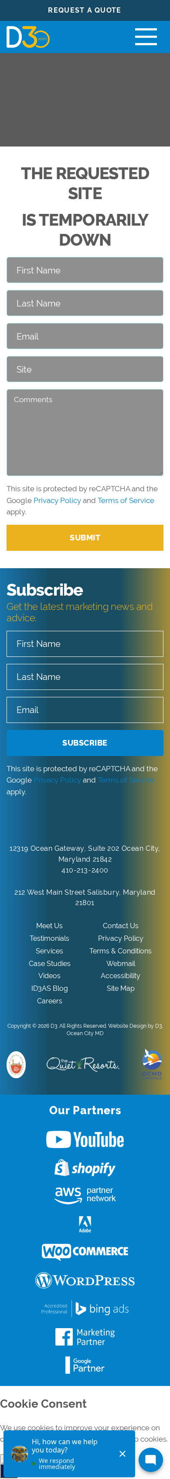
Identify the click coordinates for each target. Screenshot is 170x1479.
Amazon (85, 1196)
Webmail (120, 963)
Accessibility (120, 976)
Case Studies (50, 963)
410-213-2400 (85, 870)
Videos (49, 976)
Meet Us (49, 926)
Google (85, 1365)
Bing (85, 1308)
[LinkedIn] (75, 821)
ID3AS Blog (49, 988)
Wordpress (85, 1280)
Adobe (85, 1224)
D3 (54, 1026)
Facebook (85, 1337)
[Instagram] (114, 821)
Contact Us (121, 926)
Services (49, 951)
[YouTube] (95, 821)
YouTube (85, 1139)
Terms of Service (126, 500)
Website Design (127, 1026)
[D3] (28, 37)
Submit (85, 537)
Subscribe (85, 742)
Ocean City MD (85, 1033)
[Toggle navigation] (146, 37)
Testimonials (49, 938)
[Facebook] (56, 821)
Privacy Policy (57, 500)
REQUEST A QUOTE (84, 10)
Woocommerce (85, 1252)
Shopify (85, 1167)
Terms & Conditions (120, 951)
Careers (49, 1001)
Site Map (121, 988)
